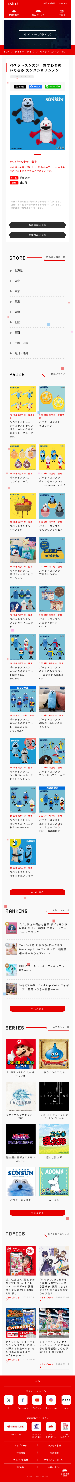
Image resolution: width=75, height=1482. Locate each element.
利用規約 (21, 1467)
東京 (17, 291)
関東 (17, 301)
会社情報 (21, 1452)
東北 (17, 280)
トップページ (20, 1445)
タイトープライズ (24, 51)
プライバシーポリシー (54, 1460)
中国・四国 (21, 342)
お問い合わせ (54, 1467)
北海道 (19, 270)
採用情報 (54, 1452)
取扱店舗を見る (37, 225)
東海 (17, 311)
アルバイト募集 (20, 1460)
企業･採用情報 (49, 3)
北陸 (17, 322)
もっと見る (37, 892)
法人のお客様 (54, 1445)
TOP (6, 51)
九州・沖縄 (21, 353)
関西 (17, 332)
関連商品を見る (37, 235)
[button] (37, 154)
